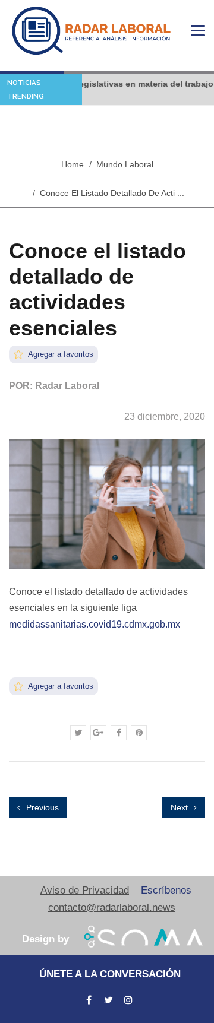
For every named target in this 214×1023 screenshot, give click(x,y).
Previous (41, 807)
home (72, 164)
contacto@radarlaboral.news (111, 907)
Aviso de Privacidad (84, 890)
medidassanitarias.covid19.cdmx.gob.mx (94, 624)
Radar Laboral (67, 386)
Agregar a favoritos (59, 354)
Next (180, 807)
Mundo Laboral (124, 164)
